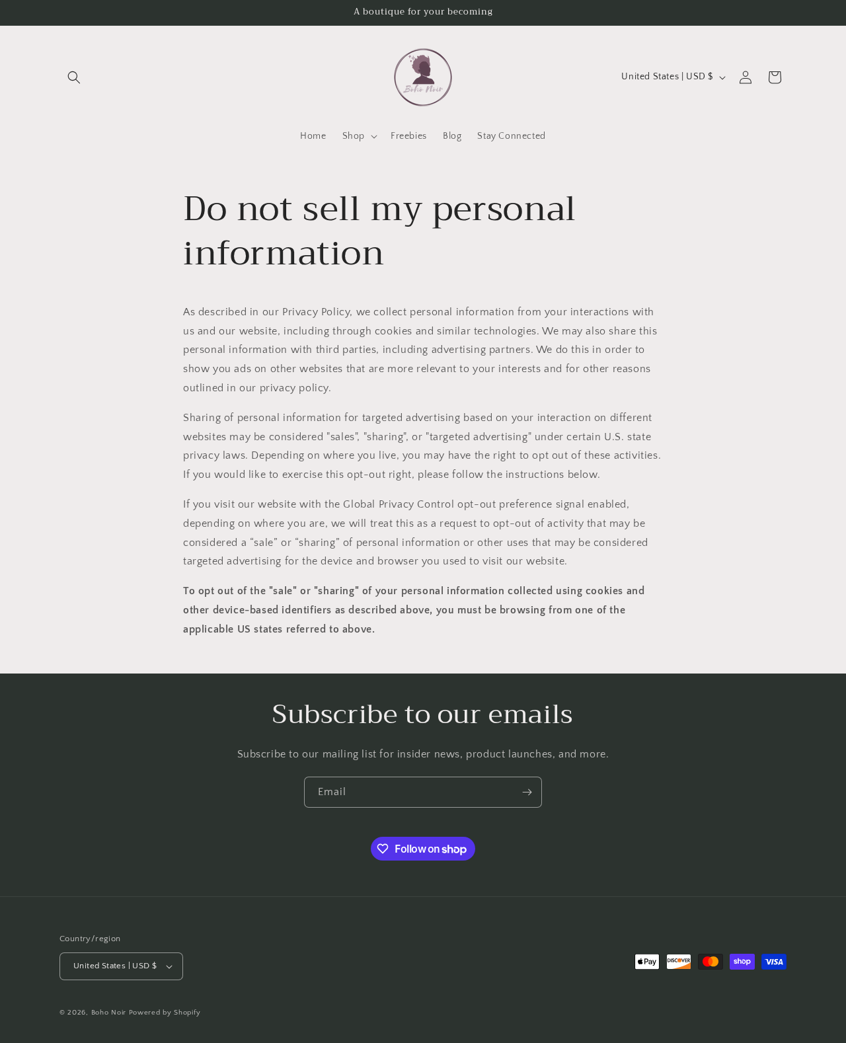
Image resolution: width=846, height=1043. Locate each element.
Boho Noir (108, 1013)
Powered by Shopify (165, 1013)
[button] (74, 77)
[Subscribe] (526, 792)
